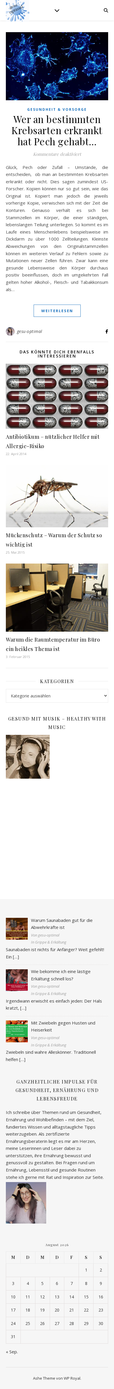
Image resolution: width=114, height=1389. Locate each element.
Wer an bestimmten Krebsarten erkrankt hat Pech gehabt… (57, 130)
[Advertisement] (57, 833)
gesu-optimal (29, 331)
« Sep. (12, 1352)
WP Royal (72, 1378)
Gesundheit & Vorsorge (57, 109)
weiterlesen (57, 310)
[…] (16, 957)
